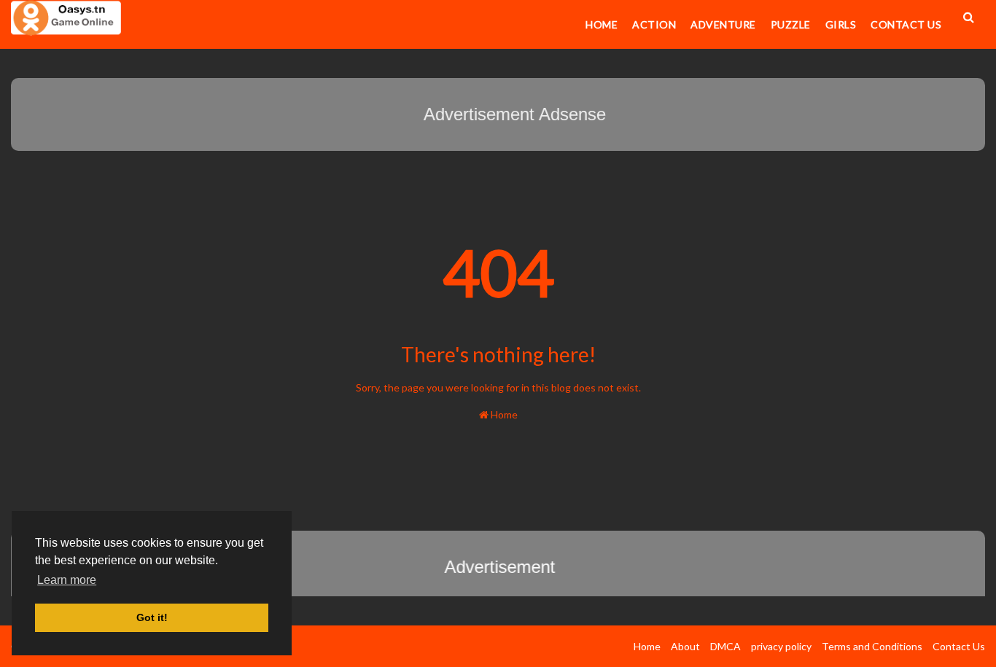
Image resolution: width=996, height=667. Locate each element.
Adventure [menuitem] (723, 24)
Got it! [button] (152, 617)
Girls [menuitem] (841, 24)
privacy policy (781, 646)
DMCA (725, 646)
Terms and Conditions (872, 646)
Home (503, 414)
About (685, 646)
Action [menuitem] (654, 24)
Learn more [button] (66, 580)
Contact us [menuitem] (906, 24)
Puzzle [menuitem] (791, 24)
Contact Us (959, 646)
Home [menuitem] (601, 24)
